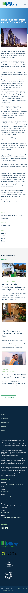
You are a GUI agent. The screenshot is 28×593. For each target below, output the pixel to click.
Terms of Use (5, 590)
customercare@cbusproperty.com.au (11, 517)
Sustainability (5, 422)
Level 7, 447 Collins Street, (8, 484)
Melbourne (19, 484)
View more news (9, 397)
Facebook (4, 233)
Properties (4, 418)
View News (4, 259)
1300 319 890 (5, 491)
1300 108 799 (5, 512)
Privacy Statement (22, 588)
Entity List (10, 590)
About (3, 414)
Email (3, 241)
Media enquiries (5, 499)
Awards (3, 426)
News (3, 430)
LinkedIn (4, 238)
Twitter (3, 236)
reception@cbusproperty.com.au (10, 496)
